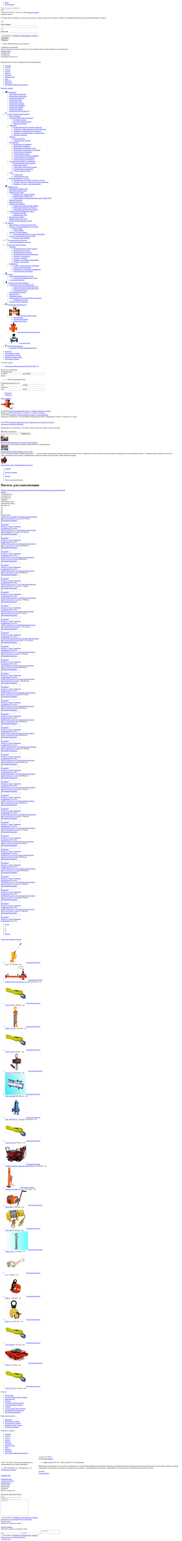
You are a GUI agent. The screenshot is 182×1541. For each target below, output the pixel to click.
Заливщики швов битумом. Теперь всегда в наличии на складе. (31, 422)
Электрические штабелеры (23, 271)
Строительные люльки (21, 154)
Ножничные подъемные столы (24, 148)
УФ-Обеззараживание (13, 1412)
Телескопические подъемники (24, 157)
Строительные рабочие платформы (26, 156)
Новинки (8, 351)
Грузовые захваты (19, 120)
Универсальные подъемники (23, 159)
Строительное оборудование (15, 1409)
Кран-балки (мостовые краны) (24, 163)
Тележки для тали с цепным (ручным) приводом (30, 182)
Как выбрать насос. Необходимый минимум (17, 465)
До (24, 374)
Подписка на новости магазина (12, 424)
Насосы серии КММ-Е (21, 238)
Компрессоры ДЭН (20, 215)
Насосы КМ (17, 229)
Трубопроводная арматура (14, 1410)
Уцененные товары (12, 359)
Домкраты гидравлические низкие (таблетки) (29, 129)
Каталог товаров (7, 88)
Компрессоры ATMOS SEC (23, 196)
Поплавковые (18, 317)
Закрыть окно (6, 51)
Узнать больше (44, 1473)
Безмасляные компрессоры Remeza (25, 206)
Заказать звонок (33, 12)
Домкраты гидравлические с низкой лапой (28, 133)
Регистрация (9, 4)
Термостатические (20, 321)
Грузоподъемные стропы (22, 122)
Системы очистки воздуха (14, 1403)
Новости (8, 81)
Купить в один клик (24, 1519)
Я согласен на (21, 36)
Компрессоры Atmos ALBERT (24, 194)
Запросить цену (19, 1537)
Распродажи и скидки (13, 355)
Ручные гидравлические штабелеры (26, 266)
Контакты (8, 83)
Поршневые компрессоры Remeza (25, 209)
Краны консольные (20, 165)
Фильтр (3, 492)
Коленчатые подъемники (22, 144)
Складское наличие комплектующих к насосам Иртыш (28, 415)
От (2, 374)
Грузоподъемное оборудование (16, 1397)
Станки (7, 1407)
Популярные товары (12, 353)
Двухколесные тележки (21, 250)
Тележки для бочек (20, 258)
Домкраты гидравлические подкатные (27, 131)
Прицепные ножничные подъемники (26, 150)
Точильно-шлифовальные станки (25, 278)
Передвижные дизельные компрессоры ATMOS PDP (32, 198)
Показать (8, 393)
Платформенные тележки (22, 252)
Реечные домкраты (20, 135)
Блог (6, 79)
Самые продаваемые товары (11, 939)
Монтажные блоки (20, 123)
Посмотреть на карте (8, 1470)
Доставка (8, 75)
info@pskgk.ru (48, 1459)
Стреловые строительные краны (25, 167)
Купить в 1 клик (7, 526)
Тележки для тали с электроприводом (27, 184)
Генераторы (9, 1395)
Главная (8, 66)
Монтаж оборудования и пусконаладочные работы (19, 442)
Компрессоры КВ (19, 213)
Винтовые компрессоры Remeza (25, 208)
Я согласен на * (21, 1517)
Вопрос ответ (10, 77)
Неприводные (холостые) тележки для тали (29, 180)
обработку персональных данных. (25, 36)
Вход (7, 2)
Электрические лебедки (22, 140)
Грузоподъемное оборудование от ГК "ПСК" (17, 452)
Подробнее (5, 524)
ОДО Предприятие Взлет (17, 379)
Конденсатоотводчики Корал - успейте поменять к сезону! (30, 411)
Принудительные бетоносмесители (26, 288)
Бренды (8, 73)
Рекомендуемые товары (13, 357)
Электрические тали (20, 176)
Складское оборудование (14, 1405)
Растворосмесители (20, 290)
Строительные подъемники (23, 169)
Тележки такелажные (21, 262)
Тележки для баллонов (21, 256)
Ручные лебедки (19, 139)
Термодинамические (20, 319)
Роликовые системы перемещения (25, 254)
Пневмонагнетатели (20, 300)
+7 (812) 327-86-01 (7, 1481)
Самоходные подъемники (22, 152)
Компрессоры (10, 1399)
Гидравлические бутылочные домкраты (27, 127)
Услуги (7, 69)
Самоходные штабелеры (22, 267)
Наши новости (6, 398)
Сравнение (17, 526)
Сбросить (8, 395)
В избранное (5, 528)
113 (38, 366)
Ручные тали (18, 174)
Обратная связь (6, 1479)
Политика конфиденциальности (16, 85)
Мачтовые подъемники (21, 146)
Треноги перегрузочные (22, 171)
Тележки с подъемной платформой (26, 260)
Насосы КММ (18, 230)
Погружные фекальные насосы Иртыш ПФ (29, 234)
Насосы (8, 1401)
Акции (7, 71)
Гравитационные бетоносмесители (26, 287)
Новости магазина (10, 431)
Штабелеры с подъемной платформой (27, 269)
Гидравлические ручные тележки (25, 249)
